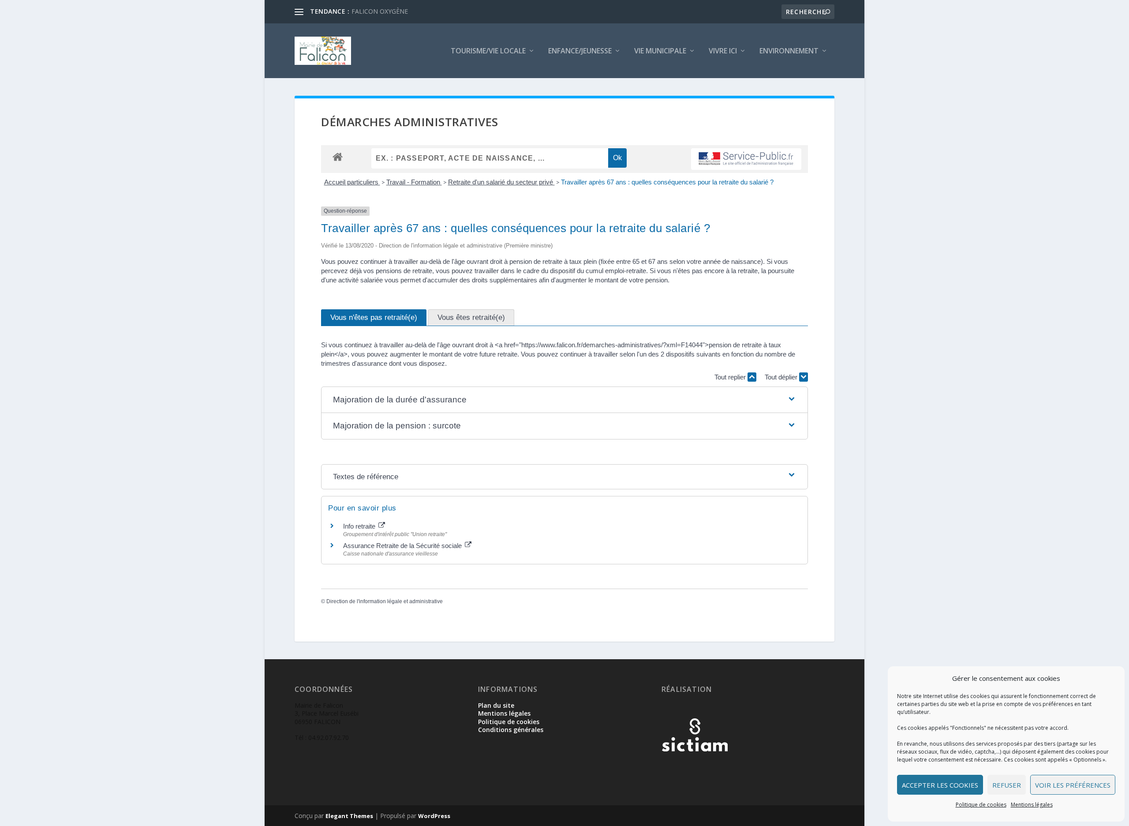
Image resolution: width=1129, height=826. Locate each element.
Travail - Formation (414, 182)
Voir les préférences (1072, 785)
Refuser (1006, 785)
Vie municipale (660, 51)
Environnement (789, 51)
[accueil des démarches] (338, 156)
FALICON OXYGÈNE (379, 11)
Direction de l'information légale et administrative (384, 601)
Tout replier (731, 377)
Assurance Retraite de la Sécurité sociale (403, 545)
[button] (564, 400)
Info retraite (360, 526)
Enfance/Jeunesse (580, 51)
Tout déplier (782, 377)
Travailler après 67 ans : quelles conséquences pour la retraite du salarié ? (667, 182)
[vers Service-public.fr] (746, 159)
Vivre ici (723, 51)
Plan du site (496, 705)
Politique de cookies (981, 804)
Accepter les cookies (940, 785)
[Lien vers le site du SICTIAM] (695, 766)
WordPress (434, 816)
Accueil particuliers (352, 182)
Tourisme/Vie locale (488, 51)
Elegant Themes (349, 816)
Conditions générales (510, 729)
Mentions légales (1032, 804)
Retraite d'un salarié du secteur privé (501, 182)
